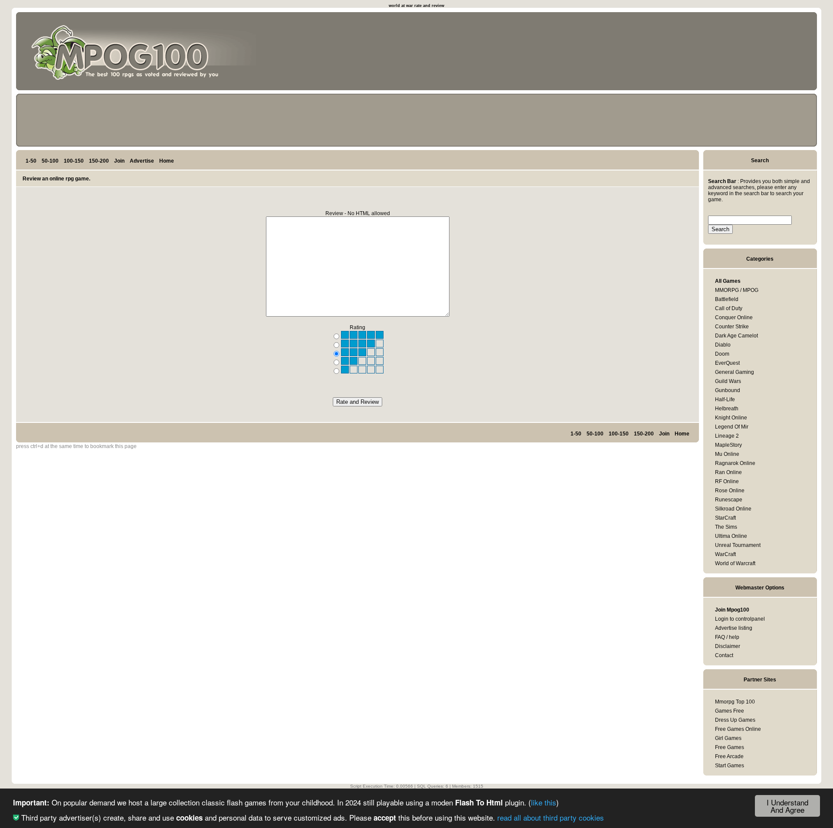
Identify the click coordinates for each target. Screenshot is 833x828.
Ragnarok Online (735, 463)
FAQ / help (727, 637)
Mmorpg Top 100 (735, 702)
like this (543, 802)
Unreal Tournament (738, 545)
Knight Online (731, 418)
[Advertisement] (774, 52)
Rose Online (729, 491)
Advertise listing (733, 628)
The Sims (726, 527)
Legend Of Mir (731, 427)
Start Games (729, 766)
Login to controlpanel (740, 619)
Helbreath (726, 409)
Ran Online (728, 472)
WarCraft (725, 554)
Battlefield (726, 299)
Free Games (729, 747)
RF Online (727, 481)
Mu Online (727, 454)
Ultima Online (731, 536)
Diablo (723, 345)
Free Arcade (729, 756)
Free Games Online (738, 729)
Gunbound (727, 390)
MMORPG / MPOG (736, 290)
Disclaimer (727, 646)
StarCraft (725, 518)
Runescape (728, 500)
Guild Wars (728, 381)
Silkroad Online (733, 509)
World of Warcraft (735, 563)
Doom (722, 354)
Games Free (729, 711)
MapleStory (728, 445)
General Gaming (734, 372)
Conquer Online (734, 317)
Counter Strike (732, 327)
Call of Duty (728, 308)
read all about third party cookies (550, 817)
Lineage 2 (727, 436)
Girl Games (728, 738)
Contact (724, 655)
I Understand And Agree (787, 806)
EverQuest (727, 363)
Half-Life (725, 399)
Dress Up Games (735, 720)
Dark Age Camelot (736, 336)
